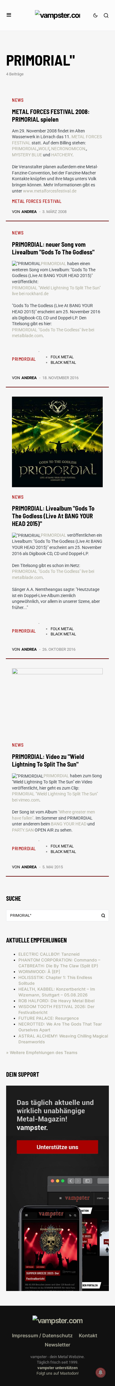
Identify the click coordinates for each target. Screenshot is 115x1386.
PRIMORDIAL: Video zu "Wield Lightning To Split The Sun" (48, 760)
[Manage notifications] (100, 1372)
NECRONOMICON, (68, 148)
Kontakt (88, 1335)
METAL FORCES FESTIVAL (37, 201)
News (18, 100)
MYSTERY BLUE (27, 154)
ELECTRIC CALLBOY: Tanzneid (49, 954)
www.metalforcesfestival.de (49, 190)
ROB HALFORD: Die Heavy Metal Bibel (56, 1000)
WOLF (43, 148)
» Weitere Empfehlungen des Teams (41, 1052)
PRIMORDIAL (24, 148)
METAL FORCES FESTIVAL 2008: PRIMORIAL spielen (51, 115)
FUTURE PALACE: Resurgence (48, 1018)
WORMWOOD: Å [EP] (39, 971)
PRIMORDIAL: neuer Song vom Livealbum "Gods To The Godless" (53, 248)
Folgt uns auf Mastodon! (57, 1373)
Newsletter (57, 1345)
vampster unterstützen (57, 1367)
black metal (63, 362)
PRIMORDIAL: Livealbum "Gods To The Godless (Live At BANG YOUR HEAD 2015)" (53, 516)
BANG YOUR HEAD (69, 823)
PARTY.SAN (23, 830)
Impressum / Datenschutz (42, 1335)
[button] (9, 15)
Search (103, 915)
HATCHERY (61, 154)
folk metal (62, 357)
